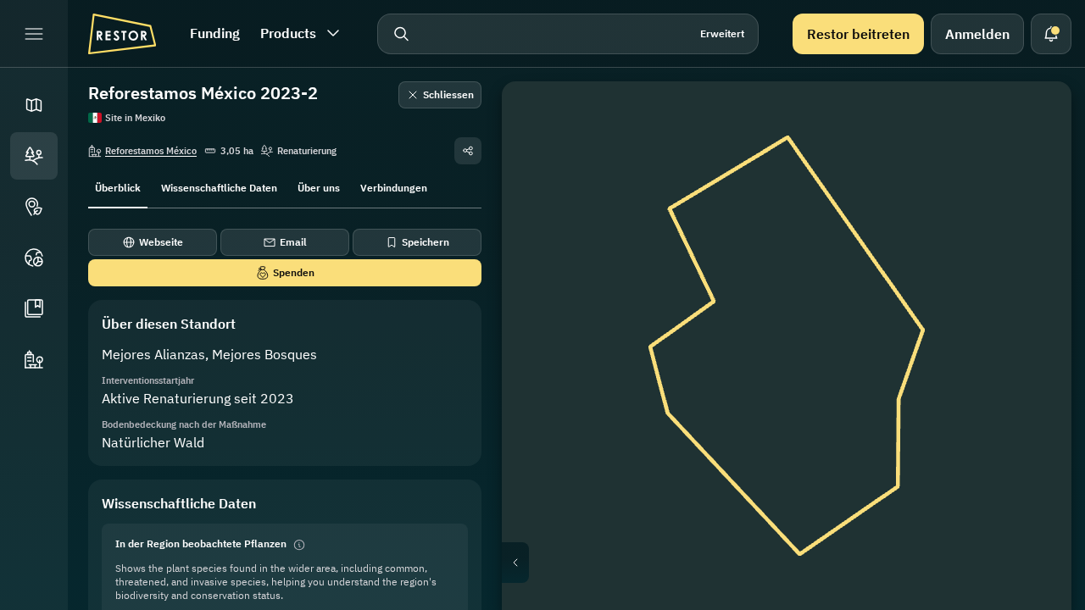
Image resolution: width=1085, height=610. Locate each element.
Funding (215, 33)
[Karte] (34, 105)
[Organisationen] (34, 359)
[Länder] (34, 257)
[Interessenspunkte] (34, 206)
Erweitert (722, 33)
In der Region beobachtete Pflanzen (201, 543)
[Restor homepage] (122, 34)
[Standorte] (34, 156)
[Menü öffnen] (34, 34)
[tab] (117, 186)
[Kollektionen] (34, 308)
